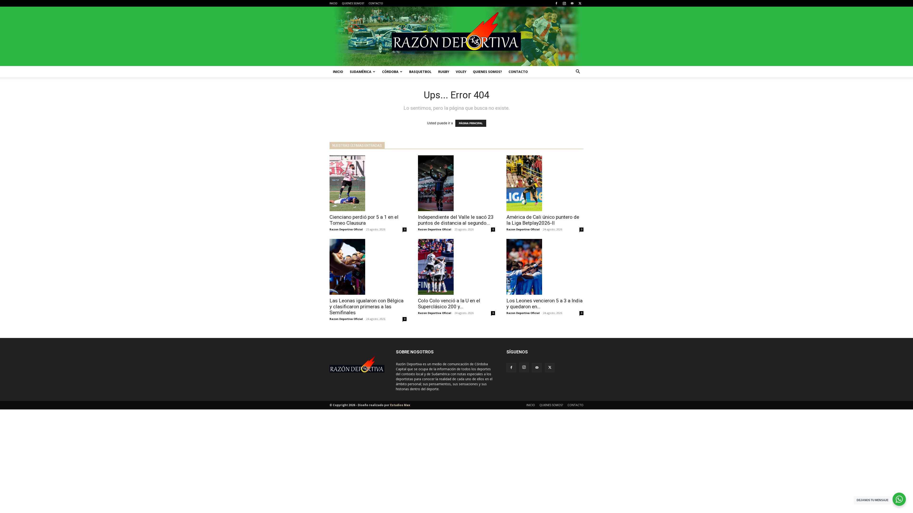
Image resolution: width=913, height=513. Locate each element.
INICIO (333, 3)
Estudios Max (400, 405)
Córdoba (390, 71)
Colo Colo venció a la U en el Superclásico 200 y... (449, 303)
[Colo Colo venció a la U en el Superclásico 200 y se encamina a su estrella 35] (456, 267)
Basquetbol (420, 71)
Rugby (443, 71)
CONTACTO (376, 3)
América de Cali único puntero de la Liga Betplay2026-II (542, 220)
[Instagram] (564, 3)
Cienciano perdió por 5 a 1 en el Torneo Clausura (364, 220)
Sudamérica (360, 71)
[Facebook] (556, 3)
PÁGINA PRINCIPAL (471, 123)
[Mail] (572, 3)
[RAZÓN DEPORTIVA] (456, 36)
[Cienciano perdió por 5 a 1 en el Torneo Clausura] (368, 183)
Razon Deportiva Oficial (346, 229)
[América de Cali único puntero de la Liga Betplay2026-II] (544, 183)
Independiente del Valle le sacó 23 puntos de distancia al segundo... (456, 220)
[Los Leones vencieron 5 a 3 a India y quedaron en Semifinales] (544, 267)
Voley (461, 71)
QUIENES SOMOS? (353, 3)
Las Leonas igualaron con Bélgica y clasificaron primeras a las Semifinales (366, 306)
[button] (577, 72)
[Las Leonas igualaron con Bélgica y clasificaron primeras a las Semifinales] (368, 267)
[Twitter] (579, 3)
